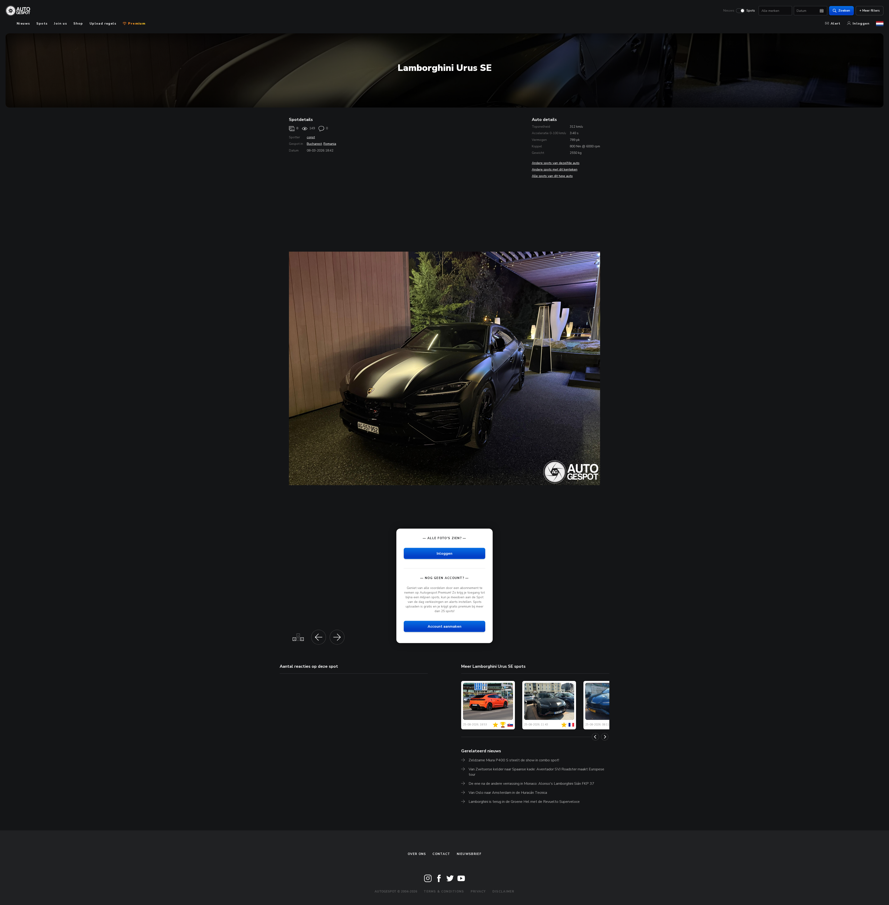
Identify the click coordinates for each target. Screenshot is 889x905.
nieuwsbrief (469, 854)
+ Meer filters (869, 10)
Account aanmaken (444, 626)
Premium (136, 23)
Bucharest (314, 144)
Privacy (478, 891)
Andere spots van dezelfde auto (555, 163)
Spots (750, 10)
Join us (60, 23)
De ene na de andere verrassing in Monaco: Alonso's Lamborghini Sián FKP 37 (531, 783)
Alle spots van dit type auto (552, 176)
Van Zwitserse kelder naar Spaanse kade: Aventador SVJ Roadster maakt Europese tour (536, 772)
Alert (836, 23)
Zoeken (844, 10)
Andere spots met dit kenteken (554, 169)
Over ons (417, 854)
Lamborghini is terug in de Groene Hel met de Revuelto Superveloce (524, 801)
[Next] (604, 736)
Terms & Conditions (444, 891)
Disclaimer (503, 891)
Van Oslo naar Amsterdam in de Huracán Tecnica (508, 792)
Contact (441, 854)
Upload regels (103, 23)
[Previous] (595, 736)
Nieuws (728, 10)
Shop (78, 23)
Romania (329, 144)
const (311, 137)
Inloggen (861, 23)
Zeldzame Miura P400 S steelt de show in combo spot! (514, 760)
